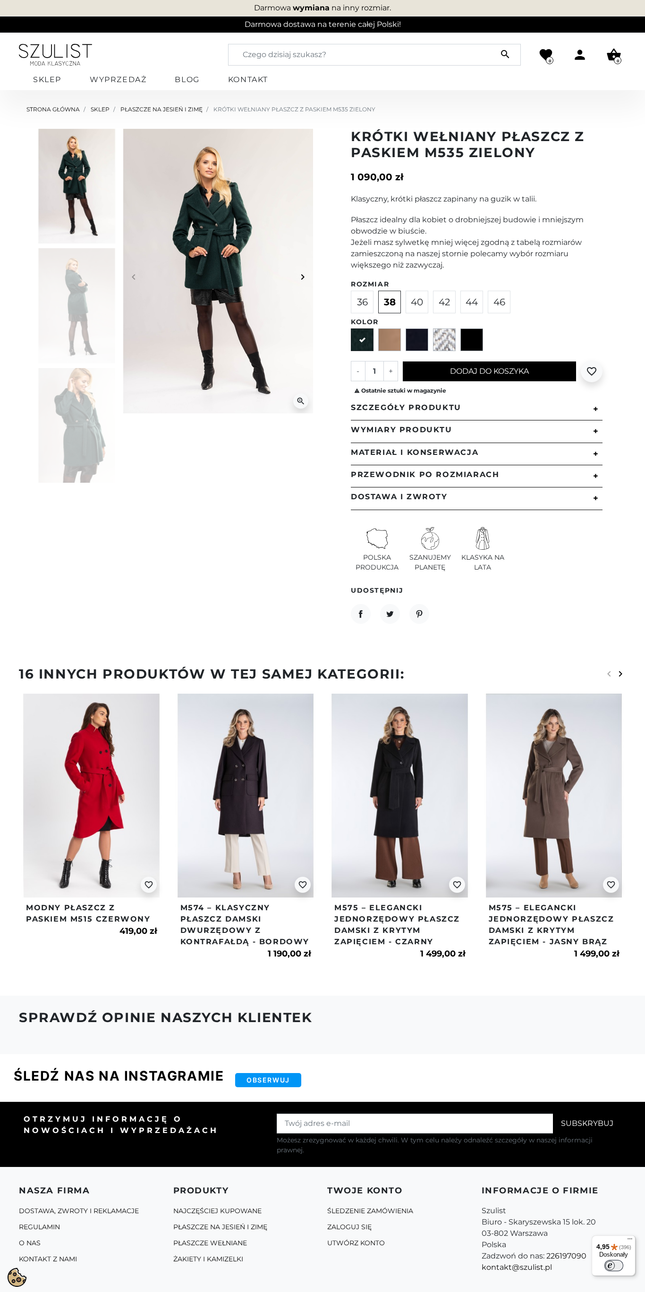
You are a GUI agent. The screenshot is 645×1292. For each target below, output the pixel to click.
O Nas (30, 1243)
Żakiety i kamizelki (208, 1259)
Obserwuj (268, 1080)
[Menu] (630, 1241)
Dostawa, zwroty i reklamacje (79, 1211)
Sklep (100, 109)
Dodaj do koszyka (489, 371)
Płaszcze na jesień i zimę (161, 109)
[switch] (613, 1265)
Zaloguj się (349, 1227)
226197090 (566, 1255)
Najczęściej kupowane (217, 1211)
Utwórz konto (356, 1243)
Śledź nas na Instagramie (119, 1076)
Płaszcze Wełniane (210, 1243)
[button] (614, 54)
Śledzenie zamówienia (370, 1211)
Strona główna (53, 109)
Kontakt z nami (48, 1259)
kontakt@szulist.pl (517, 1267)
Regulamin (39, 1227)
